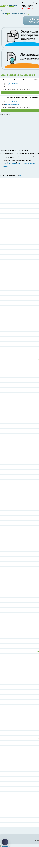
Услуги (36, 3)
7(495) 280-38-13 (12, 84)
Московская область (20, 14)
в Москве (5, 14)
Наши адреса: (5, 11)
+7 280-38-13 (8, 5)
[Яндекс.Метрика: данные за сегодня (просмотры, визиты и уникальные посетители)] (5, 846)
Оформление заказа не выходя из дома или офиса (20, 163)
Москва (21, 175)
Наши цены (4, 166)
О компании (26, 3)
